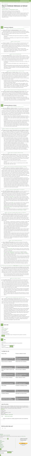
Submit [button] (11, 346)
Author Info (3, 7)
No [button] (5, 428)
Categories (1, 435)
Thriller (22, 252)
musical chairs (11, 196)
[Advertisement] (15, 22)
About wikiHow (2, 441)
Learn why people (15, 2)
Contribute (1, 447)
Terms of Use (23, 436)
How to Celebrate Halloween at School (14, 6)
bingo (12, 202)
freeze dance (10, 248)
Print (2, 416)
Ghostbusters (12, 252)
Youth (5, 435)
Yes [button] (2, 428)
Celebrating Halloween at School (13, 9)
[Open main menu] (1, 1)
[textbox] (24, 1)
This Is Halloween (10, 251)
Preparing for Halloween (5, 9)
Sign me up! (23, 443)
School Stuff (11, 414)
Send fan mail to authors (9, 416)
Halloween (6, 414)
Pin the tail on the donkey (8, 206)
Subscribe (9, 452)
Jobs (0, 443)
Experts (1, 442)
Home (1, 440)
